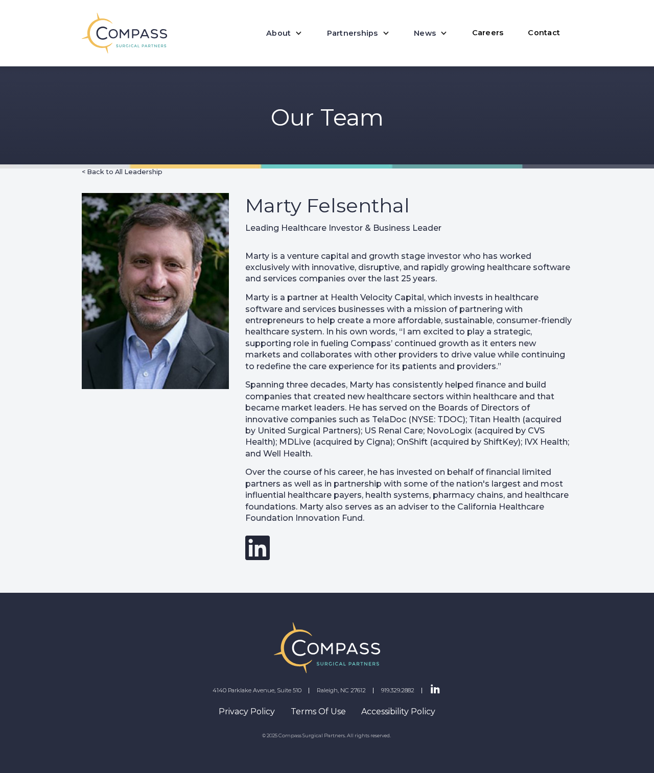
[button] (284, 33)
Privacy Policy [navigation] (247, 711)
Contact (544, 32)
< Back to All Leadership (122, 172)
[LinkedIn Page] (435, 689)
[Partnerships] (358, 33)
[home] (124, 33)
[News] (430, 33)
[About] (284, 33)
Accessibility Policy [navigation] (398, 711)
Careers (488, 32)
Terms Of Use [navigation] (318, 711)
